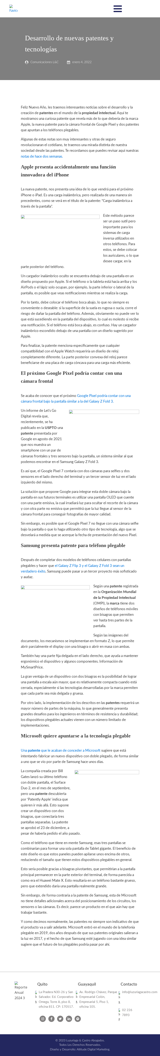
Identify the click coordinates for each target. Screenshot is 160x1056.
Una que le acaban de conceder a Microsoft (61, 750)
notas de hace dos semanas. (42, 156)
